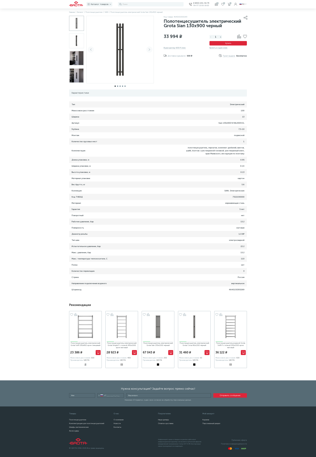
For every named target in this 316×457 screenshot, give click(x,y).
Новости (117, 423)
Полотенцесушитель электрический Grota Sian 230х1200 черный (158, 344)
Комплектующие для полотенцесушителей (86, 423)
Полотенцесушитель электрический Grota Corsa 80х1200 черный (194, 344)
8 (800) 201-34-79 (201, 3)
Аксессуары (74, 431)
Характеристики (80, 92)
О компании (119, 420)
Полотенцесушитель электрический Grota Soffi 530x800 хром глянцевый (85, 344)
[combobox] (101, 395)
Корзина (205, 420)
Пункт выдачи (229, 56)
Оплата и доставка (165, 423)
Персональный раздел (211, 423)
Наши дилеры (163, 420)
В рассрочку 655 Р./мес (175, 48)
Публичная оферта (239, 440)
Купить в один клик (218, 48)
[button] (149, 49)
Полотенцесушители (77, 420)
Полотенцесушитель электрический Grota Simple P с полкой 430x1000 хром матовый (122, 345)
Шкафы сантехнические (79, 427)
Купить (228, 43)
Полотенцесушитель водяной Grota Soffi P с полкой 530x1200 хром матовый (230, 345)
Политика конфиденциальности (234, 444)
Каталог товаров (99, 4)
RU (243, 4)
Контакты (117, 427)
